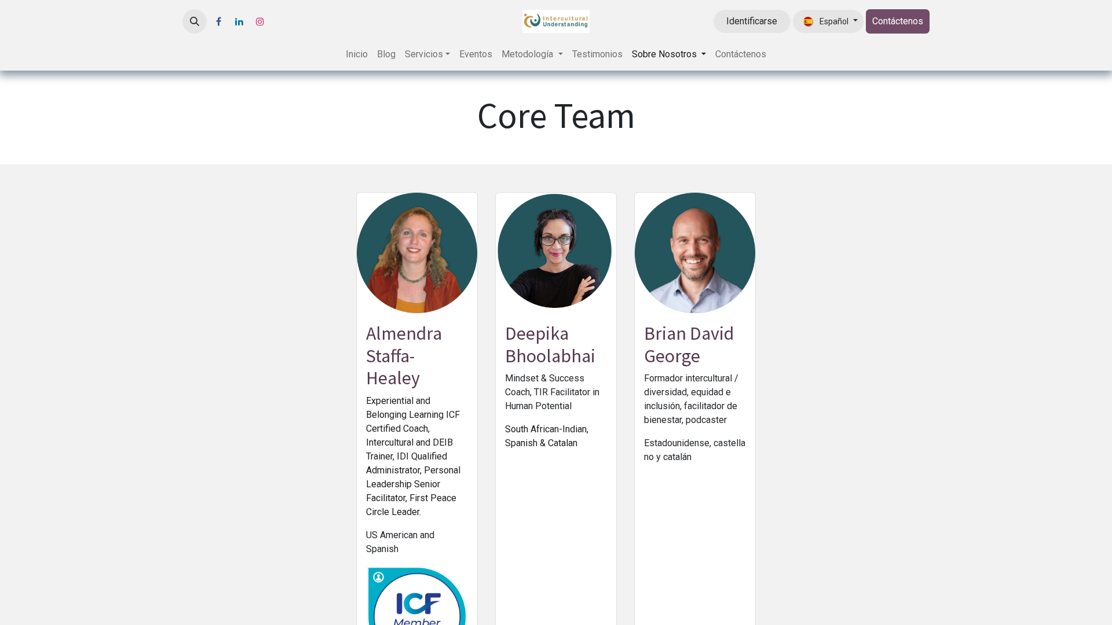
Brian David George (689, 344)
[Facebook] (218, 21)
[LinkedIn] (239, 21)
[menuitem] (356, 54)
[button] (194, 21)
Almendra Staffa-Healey (404, 355)
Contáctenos (897, 21)
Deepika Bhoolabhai (550, 344)
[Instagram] (260, 21)
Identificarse (751, 21)
